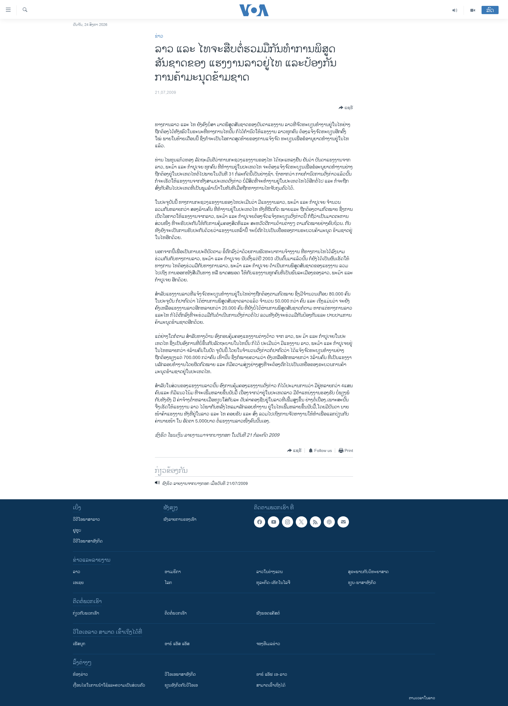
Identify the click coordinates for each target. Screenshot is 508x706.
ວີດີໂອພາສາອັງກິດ (88, 541)
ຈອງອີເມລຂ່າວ (268, 644)
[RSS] (315, 522)
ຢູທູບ (77, 530)
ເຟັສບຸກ (79, 644)
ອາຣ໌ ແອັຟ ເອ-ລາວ (271, 674)
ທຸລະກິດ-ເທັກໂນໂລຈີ (273, 583)
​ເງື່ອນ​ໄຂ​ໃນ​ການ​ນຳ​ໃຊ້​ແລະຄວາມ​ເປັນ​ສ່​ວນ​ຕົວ (109, 685)
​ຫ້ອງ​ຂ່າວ (80, 674)
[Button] (346, 107)
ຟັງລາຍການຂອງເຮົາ (179, 519)
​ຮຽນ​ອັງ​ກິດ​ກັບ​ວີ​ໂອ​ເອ (181, 685)
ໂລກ (168, 583)
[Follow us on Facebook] (259, 522)
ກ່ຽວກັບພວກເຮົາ (86, 613)
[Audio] (455, 10)
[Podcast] (329, 522)
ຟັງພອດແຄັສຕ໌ (268, 613)
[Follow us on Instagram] (287, 522)
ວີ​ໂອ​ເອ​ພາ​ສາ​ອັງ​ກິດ (180, 674)
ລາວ (76, 572)
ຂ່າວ (159, 36)
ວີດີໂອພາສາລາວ (86, 519)
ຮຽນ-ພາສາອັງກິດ (362, 583)
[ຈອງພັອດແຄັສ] (343, 522)
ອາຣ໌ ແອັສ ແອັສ (177, 644)
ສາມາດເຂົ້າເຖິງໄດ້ (270, 685)
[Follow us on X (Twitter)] (301, 522)
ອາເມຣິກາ (173, 572)
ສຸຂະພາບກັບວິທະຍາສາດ (368, 572)
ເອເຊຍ (78, 583)
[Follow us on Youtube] (273, 522)
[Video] (473, 10)
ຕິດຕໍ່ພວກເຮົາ (176, 613)
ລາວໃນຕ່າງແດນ (269, 572)
